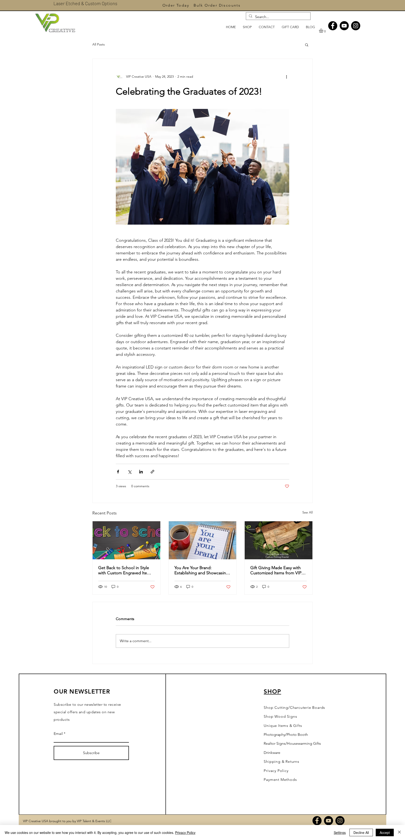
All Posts (98, 44)
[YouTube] (344, 25)
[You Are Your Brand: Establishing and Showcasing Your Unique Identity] (202, 540)
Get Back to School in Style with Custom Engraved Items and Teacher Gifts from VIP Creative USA (125, 570)
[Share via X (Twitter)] (129, 471)
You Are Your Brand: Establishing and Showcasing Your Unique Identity (201, 570)
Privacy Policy (185, 832)
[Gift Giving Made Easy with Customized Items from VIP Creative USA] (278, 540)
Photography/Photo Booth (286, 734)
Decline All (361, 832)
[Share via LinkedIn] (141, 471)
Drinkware (272, 752)
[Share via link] (152, 471)
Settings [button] (340, 832)
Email (58, 734)
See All (307, 512)
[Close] (399, 832)
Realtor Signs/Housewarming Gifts (292, 743)
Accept (385, 832)
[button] (323, 30)
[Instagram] (355, 25)
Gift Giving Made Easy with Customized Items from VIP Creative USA (275, 570)
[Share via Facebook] (118, 471)
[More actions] (286, 77)
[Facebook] (332, 25)
